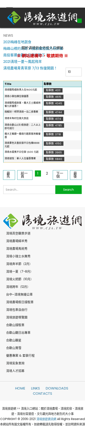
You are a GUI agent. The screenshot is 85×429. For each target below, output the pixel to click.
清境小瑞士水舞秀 (18, 256)
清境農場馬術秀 (16, 248)
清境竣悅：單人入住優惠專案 (20, 158)
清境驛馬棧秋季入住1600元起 (21, 89)
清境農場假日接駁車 (20, 302)
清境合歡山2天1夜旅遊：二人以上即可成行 (23, 126)
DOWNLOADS (57, 388)
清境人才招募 (15, 371)
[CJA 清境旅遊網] (42, 18)
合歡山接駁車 (15, 325)
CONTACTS (42, 393)
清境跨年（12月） (18, 287)
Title (8, 84)
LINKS (35, 388)
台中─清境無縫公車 (19, 294)
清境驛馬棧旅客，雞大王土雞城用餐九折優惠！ (23, 104)
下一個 (59, 175)
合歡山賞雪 (13, 348)
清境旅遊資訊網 (46, 419)
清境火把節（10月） (19, 279)
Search (68, 189)
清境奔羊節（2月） (19, 264)
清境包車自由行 (16, 309)
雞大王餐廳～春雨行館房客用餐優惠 (23, 135)
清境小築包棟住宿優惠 (17, 96)
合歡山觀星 (13, 340)
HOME (20, 388)
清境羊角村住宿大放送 (17, 118)
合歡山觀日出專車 (18, 332)
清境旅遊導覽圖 (16, 317)
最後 (75, 175)
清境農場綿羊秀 (16, 241)
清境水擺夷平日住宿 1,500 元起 (22, 152)
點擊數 (48, 84)
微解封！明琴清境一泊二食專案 (21, 111)
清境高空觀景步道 (18, 233)
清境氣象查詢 (15, 363)
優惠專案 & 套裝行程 (20, 355)
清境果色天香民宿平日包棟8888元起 (22, 144)
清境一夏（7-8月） (19, 271)
